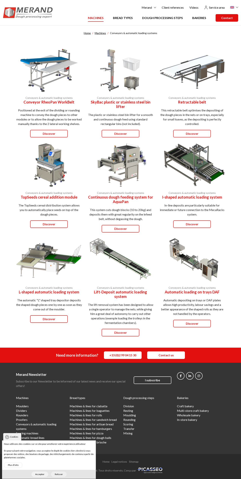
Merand (147, 7)
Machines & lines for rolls (86, 415)
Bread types (123, 18)
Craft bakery (185, 406)
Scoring (128, 424)
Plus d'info (13, 465)
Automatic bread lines (30, 437)
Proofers (21, 419)
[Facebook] (181, 376)
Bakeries (199, 18)
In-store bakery (187, 419)
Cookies (14, 436)
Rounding (129, 419)
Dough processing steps (162, 18)
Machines (96, 18)
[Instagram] (199, 376)
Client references (173, 7)
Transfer (128, 428)
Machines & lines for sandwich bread (93, 419)
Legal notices (119, 461)
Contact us (166, 355)
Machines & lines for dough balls (90, 437)
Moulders (22, 406)
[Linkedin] (190, 376)
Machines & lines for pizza (86, 433)
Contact (227, 18)
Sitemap (134, 461)
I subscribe (152, 380)
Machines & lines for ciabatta (88, 406)
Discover (49, 133)
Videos (193, 7)
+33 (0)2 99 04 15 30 (122, 355)
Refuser (59, 474)
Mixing (128, 433)
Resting (128, 410)
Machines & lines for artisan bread (92, 424)
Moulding (129, 415)
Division (128, 406)
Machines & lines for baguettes (90, 410)
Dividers (21, 410)
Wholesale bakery (188, 415)
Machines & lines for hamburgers (91, 428)
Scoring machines (27, 433)
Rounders (22, 415)
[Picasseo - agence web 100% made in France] (149, 470)
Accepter (39, 474)
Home (106, 461)
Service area (217, 7)
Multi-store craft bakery (193, 410)
